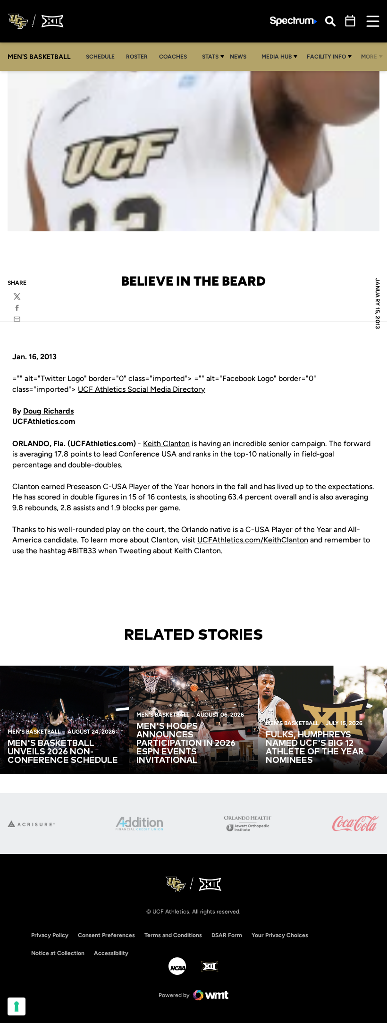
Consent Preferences (106, 935)
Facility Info (326, 56)
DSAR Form (226, 935)
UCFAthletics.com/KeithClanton (252, 539)
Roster (137, 56)
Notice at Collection (57, 953)
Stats (210, 56)
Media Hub (276, 56)
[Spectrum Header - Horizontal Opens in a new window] (293, 21)
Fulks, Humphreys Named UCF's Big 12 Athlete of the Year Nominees (315, 748)
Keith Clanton (166, 443)
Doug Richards (48, 410)
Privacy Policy (49, 935)
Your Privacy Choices (280, 935)
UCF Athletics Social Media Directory (141, 389)
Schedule (100, 56)
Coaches (173, 56)
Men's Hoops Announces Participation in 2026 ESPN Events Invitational (186, 743)
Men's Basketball (34, 731)
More (369, 56)
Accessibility (111, 952)
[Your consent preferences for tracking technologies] (16, 1006)
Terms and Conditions (173, 935)
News (238, 56)
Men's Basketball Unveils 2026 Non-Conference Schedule (63, 752)
